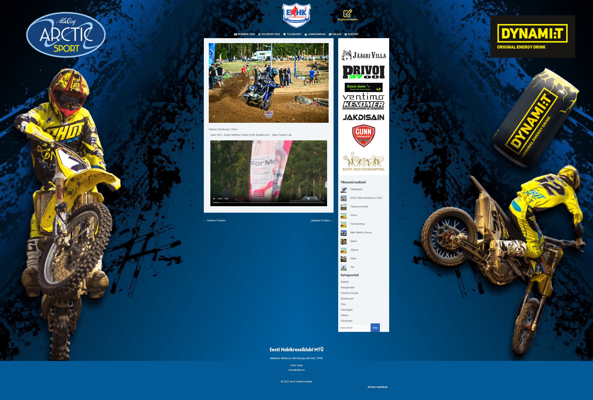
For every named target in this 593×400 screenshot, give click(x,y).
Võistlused (223, 129)
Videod (212, 129)
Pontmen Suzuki (349, 293)
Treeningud (346, 310)
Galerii (353, 241)
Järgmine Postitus (322, 220)
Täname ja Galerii (359, 206)
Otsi (375, 327)
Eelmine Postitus (214, 220)
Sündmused (347, 299)
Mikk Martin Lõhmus (361, 232)
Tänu (343, 304)
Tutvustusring (357, 224)
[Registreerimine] (348, 13)
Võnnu (353, 215)
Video (353, 258)
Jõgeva (354, 250)
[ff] (363, 101)
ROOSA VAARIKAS (378, 387)
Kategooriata (347, 287)
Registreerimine (348, 19)
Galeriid (345, 282)
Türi (352, 267)
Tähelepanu (356, 189)
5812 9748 (296, 374)
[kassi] (363, 87)
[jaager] (363, 55)
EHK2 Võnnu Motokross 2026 (366, 198)
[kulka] (363, 161)
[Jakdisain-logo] (363, 117)
